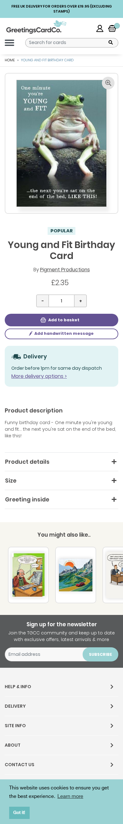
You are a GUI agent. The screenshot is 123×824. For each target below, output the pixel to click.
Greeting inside (27, 499)
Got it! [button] (19, 812)
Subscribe (100, 654)
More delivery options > (39, 376)
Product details (27, 462)
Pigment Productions (65, 269)
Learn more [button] (70, 796)
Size (10, 480)
